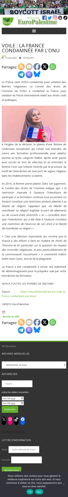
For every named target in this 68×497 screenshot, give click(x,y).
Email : (5, 449)
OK (30, 491)
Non (39, 491)
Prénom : (6, 459)
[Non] (63, 484)
